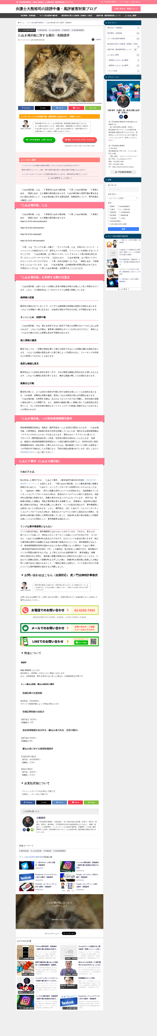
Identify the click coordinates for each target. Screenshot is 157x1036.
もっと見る (122, 289)
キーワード (112, 185)
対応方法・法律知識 (123, 28)
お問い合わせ (135, 2)
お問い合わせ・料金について (126, 8)
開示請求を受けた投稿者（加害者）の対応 (77, 15)
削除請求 (67, 30)
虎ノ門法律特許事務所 (108, 2)
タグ (109, 203)
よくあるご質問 (130, 15)
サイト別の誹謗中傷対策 (48, 15)
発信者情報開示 (79, 30)
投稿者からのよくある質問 (124, 60)
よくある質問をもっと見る (59, 178)
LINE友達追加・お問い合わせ (40, 139)
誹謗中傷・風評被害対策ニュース (108, 15)
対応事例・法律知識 (28, 15)
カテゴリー (112, 194)
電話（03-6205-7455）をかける (80, 139)
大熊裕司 (98, 39)
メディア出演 (123, 2)
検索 (123, 229)
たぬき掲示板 (55, 30)
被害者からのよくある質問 (124, 65)
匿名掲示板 (43, 30)
